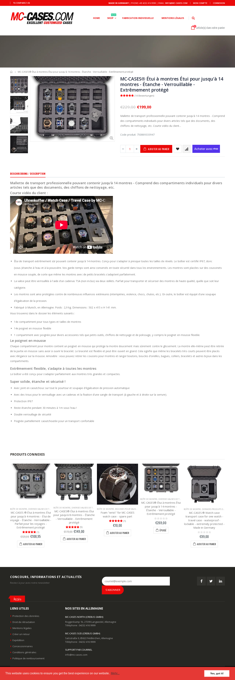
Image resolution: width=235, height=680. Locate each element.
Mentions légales (22, 628)
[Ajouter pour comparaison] (187, 149)
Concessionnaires (22, 646)
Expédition (18, 640)
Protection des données (25, 616)
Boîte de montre (18, 509)
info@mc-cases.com (176, 3)
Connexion (219, 3)
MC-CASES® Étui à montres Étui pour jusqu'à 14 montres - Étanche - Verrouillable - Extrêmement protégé (171, 84)
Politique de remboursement (28, 658)
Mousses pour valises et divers (131, 509)
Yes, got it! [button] (217, 673)
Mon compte (200, 3)
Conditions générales (24, 652)
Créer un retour (21, 634)
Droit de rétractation (23, 622)
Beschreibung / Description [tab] (28, 173)
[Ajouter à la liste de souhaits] (178, 149)
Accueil (11, 72)
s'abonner (113, 590)
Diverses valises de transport (43, 509)
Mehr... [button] (115, 673)
